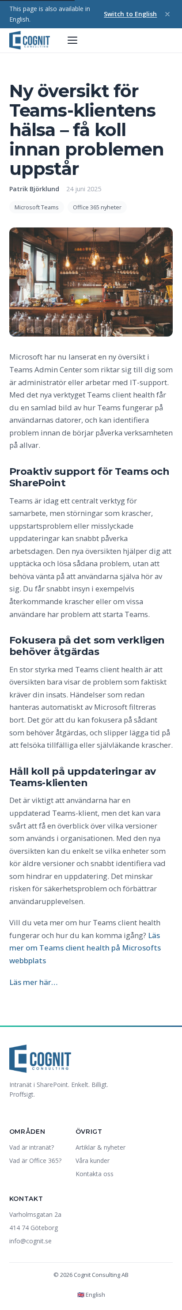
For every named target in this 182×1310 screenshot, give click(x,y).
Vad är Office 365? (35, 1160)
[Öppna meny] (72, 40)
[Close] (167, 14)
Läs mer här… (33, 982)
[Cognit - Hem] (29, 40)
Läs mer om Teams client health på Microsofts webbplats (85, 947)
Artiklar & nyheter (100, 1147)
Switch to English (130, 14)
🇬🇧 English (91, 1295)
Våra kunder (93, 1160)
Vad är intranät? (31, 1147)
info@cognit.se (30, 1241)
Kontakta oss (95, 1174)
